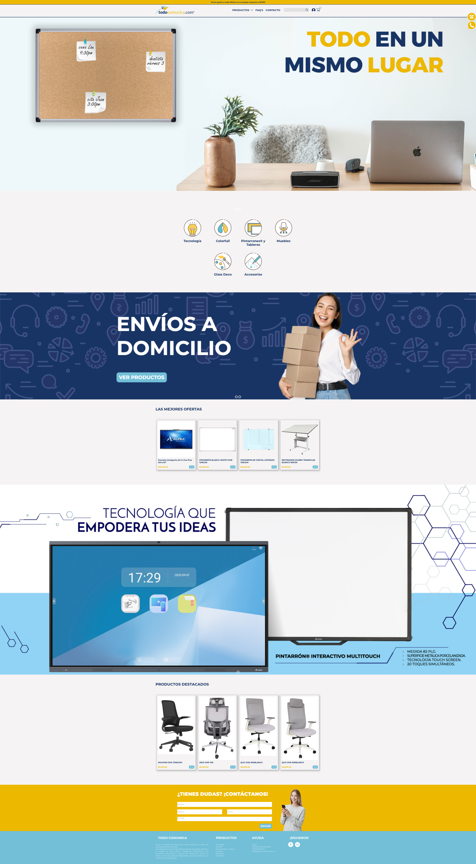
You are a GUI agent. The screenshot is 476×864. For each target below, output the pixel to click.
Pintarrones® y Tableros (225, 849)
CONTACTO (273, 10)
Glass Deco (220, 853)
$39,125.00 (163, 467)
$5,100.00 (162, 767)
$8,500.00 (245, 767)
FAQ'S (259, 10)
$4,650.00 (204, 467)
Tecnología (220, 845)
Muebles (219, 851)
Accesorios (220, 856)
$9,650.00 (245, 467)
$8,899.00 (286, 767)
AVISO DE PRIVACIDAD (261, 847)
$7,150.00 (286, 467)
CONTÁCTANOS (258, 849)
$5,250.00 (204, 767)
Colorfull (219, 847)
